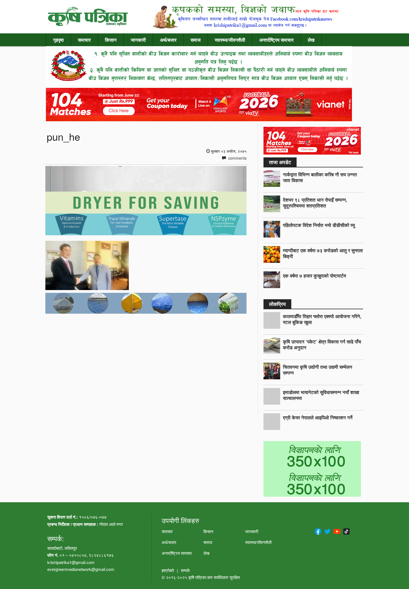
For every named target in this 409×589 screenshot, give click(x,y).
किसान (111, 39)
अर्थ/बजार (168, 39)
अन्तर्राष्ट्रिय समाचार (276, 39)
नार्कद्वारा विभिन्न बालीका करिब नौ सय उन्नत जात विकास (320, 177)
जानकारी (138, 39)
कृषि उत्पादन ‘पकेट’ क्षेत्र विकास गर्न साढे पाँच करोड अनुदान (322, 344)
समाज (196, 39)
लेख (311, 39)
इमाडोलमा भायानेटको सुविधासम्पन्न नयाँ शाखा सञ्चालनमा (321, 395)
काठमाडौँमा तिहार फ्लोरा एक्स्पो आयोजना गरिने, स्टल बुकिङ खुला (322, 319)
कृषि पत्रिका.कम (201, 577)
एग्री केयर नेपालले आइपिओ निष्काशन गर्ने (318, 417)
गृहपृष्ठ (58, 39)
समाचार (84, 39)
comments (237, 158)
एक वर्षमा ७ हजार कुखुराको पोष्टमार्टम (314, 275)
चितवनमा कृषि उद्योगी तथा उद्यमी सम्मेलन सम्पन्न (317, 369)
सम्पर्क (185, 570)
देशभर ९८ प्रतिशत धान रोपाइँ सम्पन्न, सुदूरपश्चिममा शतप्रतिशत (315, 202)
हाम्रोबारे (168, 570)
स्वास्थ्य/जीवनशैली (230, 39)
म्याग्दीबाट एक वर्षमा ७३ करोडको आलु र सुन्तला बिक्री (323, 253)
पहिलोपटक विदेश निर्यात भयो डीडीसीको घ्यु (319, 225)
